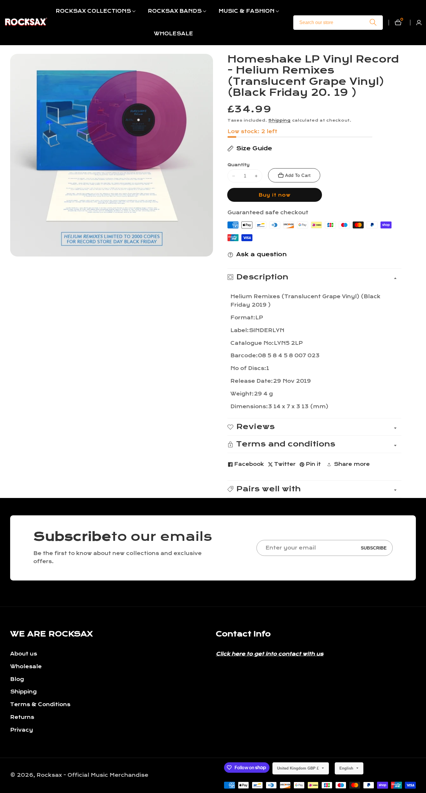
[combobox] (338, 22)
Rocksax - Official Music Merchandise (92, 775)
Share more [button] (352, 464)
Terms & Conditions (40, 705)
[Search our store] (373, 22)
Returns (22, 717)
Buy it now (274, 195)
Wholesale (26, 667)
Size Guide (254, 148)
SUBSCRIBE (374, 547)
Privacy (21, 730)
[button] (93, 11)
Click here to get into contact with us (269, 654)
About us (23, 654)
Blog (17, 679)
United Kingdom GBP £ (298, 768)
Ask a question (261, 254)
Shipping (279, 120)
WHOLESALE (173, 34)
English (346, 768)
